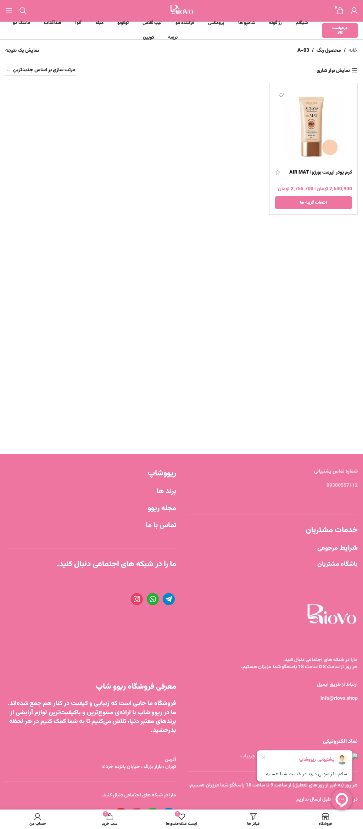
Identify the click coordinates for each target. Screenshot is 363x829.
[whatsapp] (153, 599)
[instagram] (137, 599)
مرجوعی (337, 548)
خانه (353, 51)
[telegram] (169, 599)
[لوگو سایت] (181, 11)
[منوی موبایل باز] (9, 11)
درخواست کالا (340, 30)
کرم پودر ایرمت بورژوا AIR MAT (320, 172)
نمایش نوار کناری (333, 71)
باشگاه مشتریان (337, 564)
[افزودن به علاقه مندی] (281, 95)
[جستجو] (23, 11)
